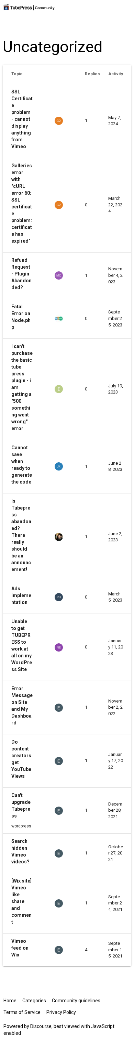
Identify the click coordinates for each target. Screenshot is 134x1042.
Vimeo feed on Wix (20, 947)
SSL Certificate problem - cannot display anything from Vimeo (22, 119)
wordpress (21, 826)
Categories (34, 1000)
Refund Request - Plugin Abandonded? (21, 273)
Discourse (41, 1026)
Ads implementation (21, 595)
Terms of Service (22, 1012)
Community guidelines (76, 1000)
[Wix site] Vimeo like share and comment (21, 901)
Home (9, 1000)
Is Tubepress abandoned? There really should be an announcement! (21, 535)
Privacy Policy (61, 1012)
